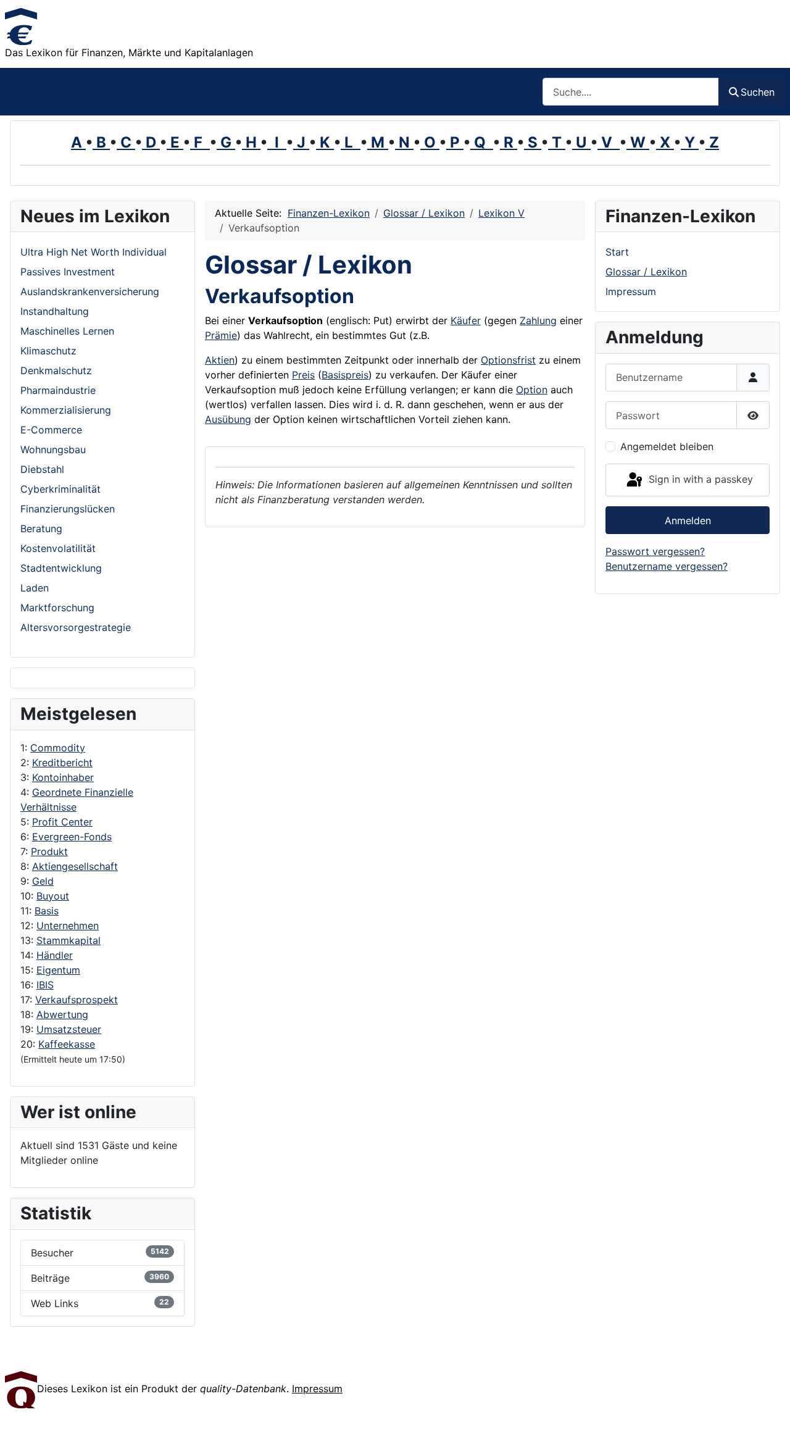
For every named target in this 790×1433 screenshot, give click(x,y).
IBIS (45, 985)
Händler (54, 955)
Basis (47, 911)
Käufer (466, 320)
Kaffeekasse (66, 1044)
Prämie (221, 335)
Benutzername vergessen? (666, 566)
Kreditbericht (62, 762)
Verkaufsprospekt (76, 999)
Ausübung (228, 419)
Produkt (49, 851)
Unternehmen (67, 925)
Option (531, 389)
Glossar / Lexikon (646, 271)
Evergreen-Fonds (72, 836)
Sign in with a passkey (699, 479)
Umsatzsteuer (68, 1029)
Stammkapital (68, 940)
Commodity (57, 748)
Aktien (220, 360)
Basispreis (345, 375)
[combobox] (631, 92)
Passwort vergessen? (655, 551)
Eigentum (58, 970)
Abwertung (62, 1014)
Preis (303, 375)
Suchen (758, 92)
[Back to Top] (768, 1410)
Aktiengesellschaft (75, 866)
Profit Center (62, 822)
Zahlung (538, 320)
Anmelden (688, 520)
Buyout (52, 896)
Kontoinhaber (63, 777)
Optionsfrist (508, 360)
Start (617, 252)
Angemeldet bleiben (666, 446)
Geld (43, 881)
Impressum (630, 291)
